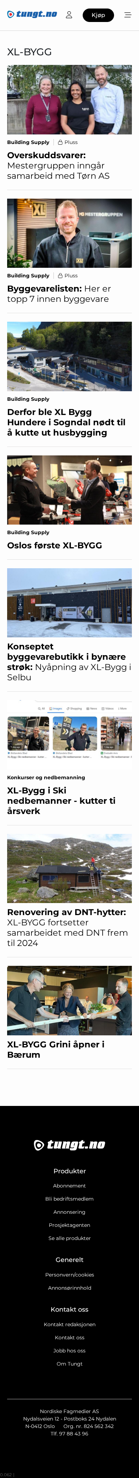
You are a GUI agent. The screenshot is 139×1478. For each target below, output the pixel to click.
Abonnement (69, 1186)
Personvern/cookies (69, 1275)
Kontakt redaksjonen (70, 1324)
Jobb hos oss (69, 1350)
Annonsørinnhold (69, 1288)
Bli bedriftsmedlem (69, 1199)
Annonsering (69, 1212)
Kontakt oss (69, 1337)
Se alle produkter (69, 1238)
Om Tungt (70, 1364)
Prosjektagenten (69, 1225)
